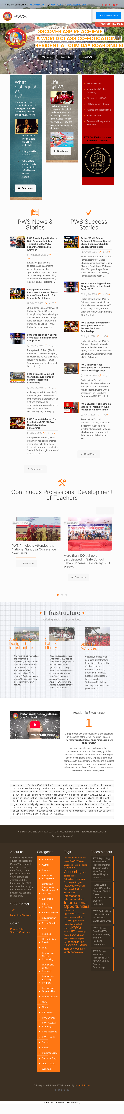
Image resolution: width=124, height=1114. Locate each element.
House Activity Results (49, 941)
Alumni (45, 864)
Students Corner (50, 1053)
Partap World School (73, 924)
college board (69, 876)
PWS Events (48, 1018)
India (81, 889)
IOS (78, 914)
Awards (46, 870)
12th (65, 858)
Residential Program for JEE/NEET (98, 123)
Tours (66, 949)
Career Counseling (73, 870)
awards (75, 861)
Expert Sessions (50, 923)
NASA (71, 917)
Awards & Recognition (48, 877)
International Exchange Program (48, 979)
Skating (66, 935)
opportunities (78, 920)
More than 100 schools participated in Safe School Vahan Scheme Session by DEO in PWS (87, 561)
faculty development (74, 885)
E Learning (47, 898)
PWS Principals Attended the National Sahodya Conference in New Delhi (35, 549)
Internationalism (94, 115)
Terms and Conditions (54, 1102)
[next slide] (109, 510)
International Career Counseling (48, 956)
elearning (80, 879)
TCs (12, 909)
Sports (45, 1042)
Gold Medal (69, 889)
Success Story (49, 1058)
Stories (45, 1047)
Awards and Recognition (99, 109)
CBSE (84, 872)
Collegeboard (69, 879)
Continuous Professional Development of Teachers (50, 889)
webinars (79, 952)
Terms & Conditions (20, 932)
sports (75, 934)
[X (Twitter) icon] (106, 4)
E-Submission (49, 918)
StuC (82, 935)
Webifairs (80, 948)
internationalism (74, 899)
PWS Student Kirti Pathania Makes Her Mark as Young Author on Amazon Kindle (96, 406)
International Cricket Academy (96, 91)
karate (66, 917)
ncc (76, 917)
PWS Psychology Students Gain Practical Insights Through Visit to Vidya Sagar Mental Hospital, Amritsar (42, 244)
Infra (44, 947)
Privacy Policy (17, 929)
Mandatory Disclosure (21, 915)
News (45, 1007)
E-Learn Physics (50, 912)
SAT (72, 931)
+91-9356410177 (38, 4)
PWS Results (48, 1037)
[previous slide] (100, 510)
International (72, 895)
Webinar (69, 952)
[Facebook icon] (102, 4)
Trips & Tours (48, 1063)
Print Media (47, 1012)
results (67, 931)
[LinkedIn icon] (114, 4)
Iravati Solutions (83, 1085)
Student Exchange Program (74, 939)
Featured (46, 934)
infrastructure (69, 893)
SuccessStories (74, 941)
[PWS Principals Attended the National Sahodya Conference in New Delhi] (38, 529)
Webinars (46, 1069)
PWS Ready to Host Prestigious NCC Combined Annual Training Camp (96, 367)
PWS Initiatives (94, 83)
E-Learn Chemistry (47, 906)
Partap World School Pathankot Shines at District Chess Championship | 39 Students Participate (42, 294)
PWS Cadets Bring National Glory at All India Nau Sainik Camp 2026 (42, 337)
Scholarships (80, 931)
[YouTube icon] (110, 4)
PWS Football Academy (48, 1025)
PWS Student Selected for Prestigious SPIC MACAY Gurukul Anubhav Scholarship (41, 423)
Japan (83, 913)
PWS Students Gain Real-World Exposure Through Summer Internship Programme (41, 378)
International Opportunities (48, 990)
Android (66, 861)
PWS (76, 927)
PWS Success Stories (98, 104)
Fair (44, 928)
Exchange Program (73, 882)
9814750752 (57, 4)
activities (82, 858)
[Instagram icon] (117, 4)
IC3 (76, 888)
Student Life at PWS (96, 98)
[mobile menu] (86, 16)
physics (67, 928)
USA (72, 949)
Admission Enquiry (108, 15)
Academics (47, 859)
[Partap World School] (14, 16)
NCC (44, 1002)
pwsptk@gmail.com (76, 4)
